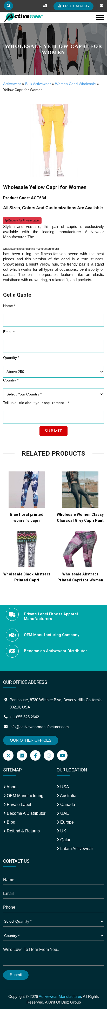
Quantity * (11, 358)
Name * (9, 306)
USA (64, 787)
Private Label (18, 804)
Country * (10, 380)
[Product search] (8, 5)
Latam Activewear (76, 848)
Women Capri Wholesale (75, 84)
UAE (64, 813)
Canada (67, 804)
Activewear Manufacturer (60, 996)
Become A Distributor (25, 813)
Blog (10, 822)
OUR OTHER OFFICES (30, 740)
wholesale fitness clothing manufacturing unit (31, 248)
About (11, 787)
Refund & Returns (23, 831)
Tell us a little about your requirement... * (36, 403)
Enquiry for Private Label (23, 220)
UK (62, 831)
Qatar (64, 840)
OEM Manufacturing (24, 796)
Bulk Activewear (38, 84)
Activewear (12, 84)
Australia (67, 796)
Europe (66, 822)
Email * (9, 332)
